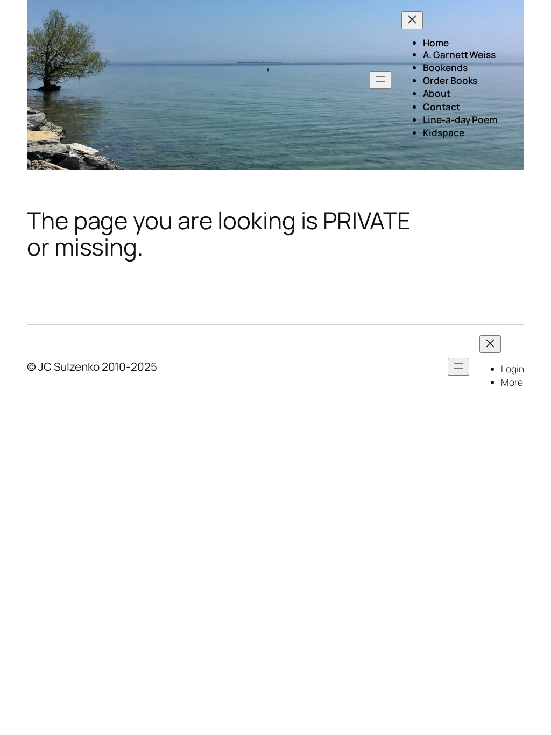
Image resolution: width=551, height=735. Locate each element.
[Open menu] (380, 80)
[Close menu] (412, 20)
